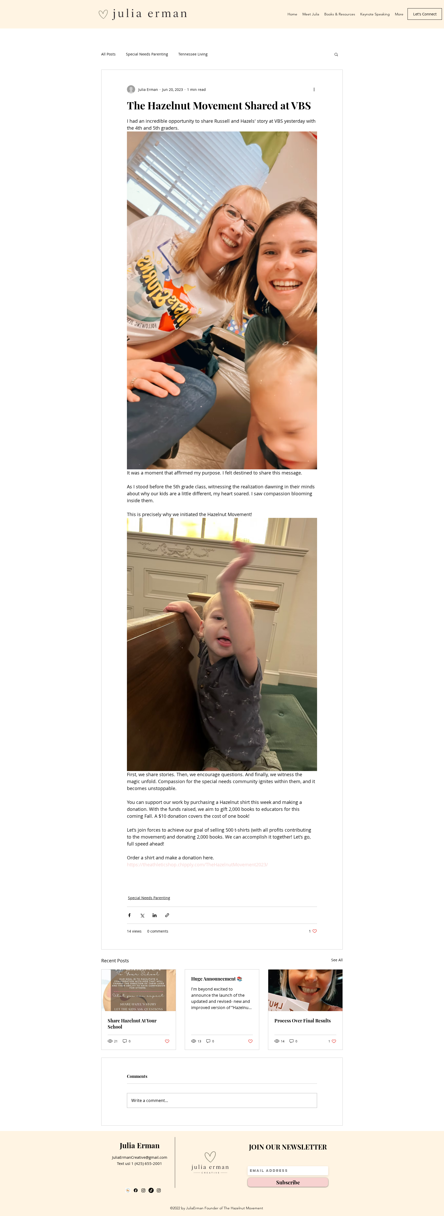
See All (337, 959)
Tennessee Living (193, 54)
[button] (336, 54)
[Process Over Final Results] (305, 990)
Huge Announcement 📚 (216, 979)
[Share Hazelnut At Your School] (138, 990)
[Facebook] (135, 1190)
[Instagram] (143, 1190)
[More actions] (314, 89)
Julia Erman (140, 1145)
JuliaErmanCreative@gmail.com (139, 1157)
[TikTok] (151, 1190)
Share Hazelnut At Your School (132, 1024)
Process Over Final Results (302, 1021)
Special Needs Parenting (147, 54)
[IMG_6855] (128, 1190)
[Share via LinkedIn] (154, 915)
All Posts (108, 54)
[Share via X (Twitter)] (142, 915)
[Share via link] (167, 915)
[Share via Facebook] (129, 915)
